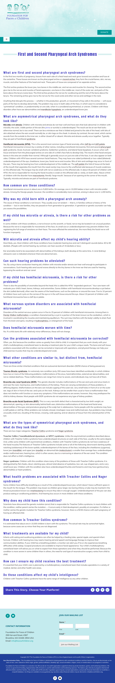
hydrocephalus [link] (41, 321)
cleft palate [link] (100, 144)
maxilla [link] (39, 450)
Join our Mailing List (69, 644)
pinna (47, 127)
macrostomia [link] (38, 175)
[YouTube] (13, 616)
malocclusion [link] (65, 450)
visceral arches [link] (68, 79)
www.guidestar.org (47, 672)
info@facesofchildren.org (22, 641)
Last (76, 629)
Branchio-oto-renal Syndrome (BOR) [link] (19, 382)
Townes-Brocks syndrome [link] (15, 371)
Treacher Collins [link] (38, 431)
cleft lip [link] (88, 144)
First (60, 629)
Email (62, 634)
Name (62, 622)
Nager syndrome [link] (65, 431)
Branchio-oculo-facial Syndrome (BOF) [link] (21, 401)
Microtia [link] (7, 125)
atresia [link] (18, 125)
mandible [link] (17, 450)
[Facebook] (8, 616)
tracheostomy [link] (37, 490)
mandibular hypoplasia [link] (51, 109)
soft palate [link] (79, 164)
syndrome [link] (31, 139)
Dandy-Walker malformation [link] (16, 315)
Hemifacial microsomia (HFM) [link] (16, 144)
